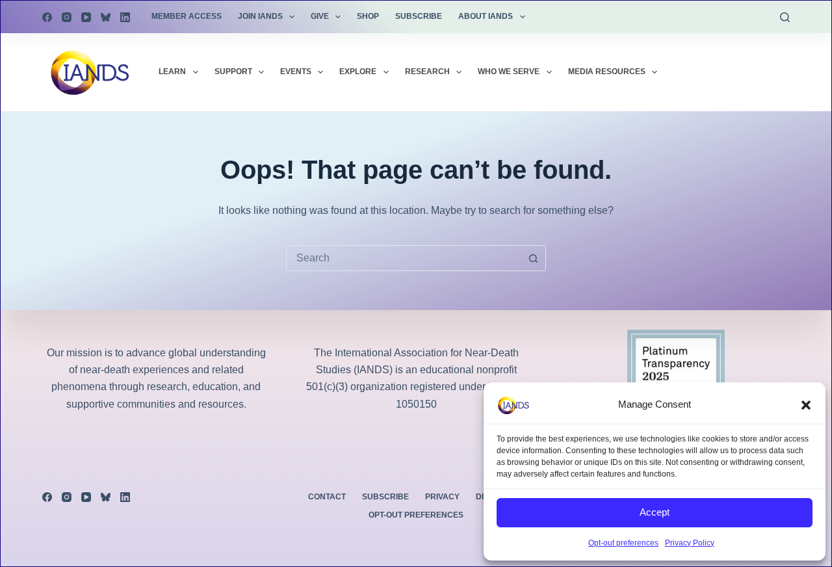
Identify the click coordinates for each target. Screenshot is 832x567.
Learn (172, 71)
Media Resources (606, 71)
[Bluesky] (105, 17)
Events (295, 71)
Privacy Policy (689, 542)
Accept (655, 512)
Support (233, 71)
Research (427, 71)
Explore (357, 71)
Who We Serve (509, 71)
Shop (368, 16)
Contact (327, 496)
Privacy (442, 496)
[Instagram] (67, 17)
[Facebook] (47, 17)
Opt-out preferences (623, 542)
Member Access (186, 16)
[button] (806, 405)
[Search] (785, 17)
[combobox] (404, 258)
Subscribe (418, 16)
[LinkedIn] (125, 17)
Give (320, 16)
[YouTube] (86, 17)
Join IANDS (260, 16)
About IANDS (485, 16)
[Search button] (533, 258)
